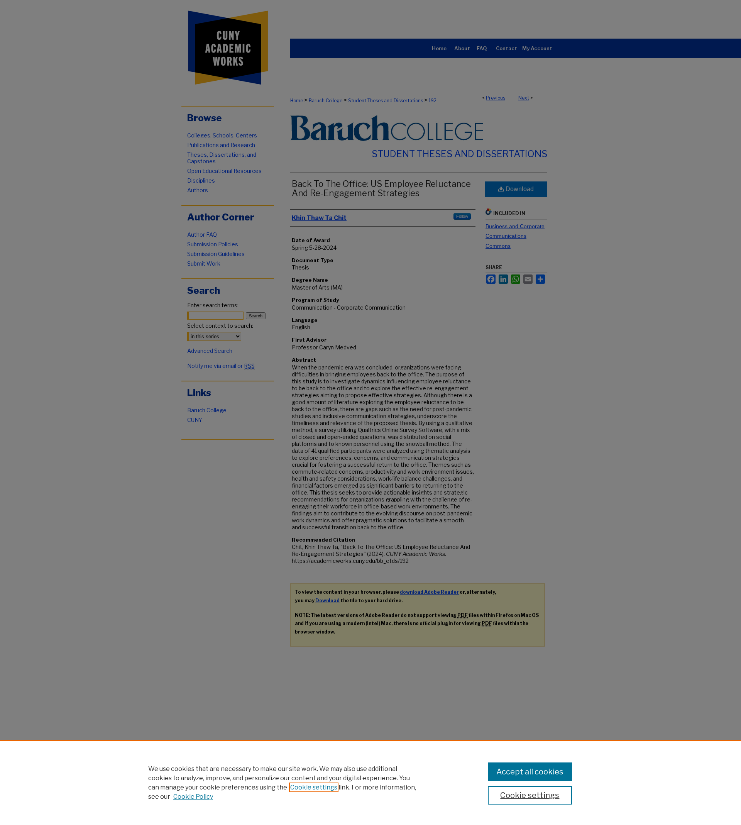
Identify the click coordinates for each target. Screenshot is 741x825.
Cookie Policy (193, 796)
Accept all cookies (529, 771)
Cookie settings (313, 787)
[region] (370, 782)
